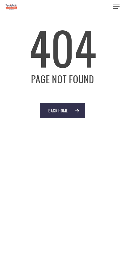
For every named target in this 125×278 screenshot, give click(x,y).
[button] (116, 7)
